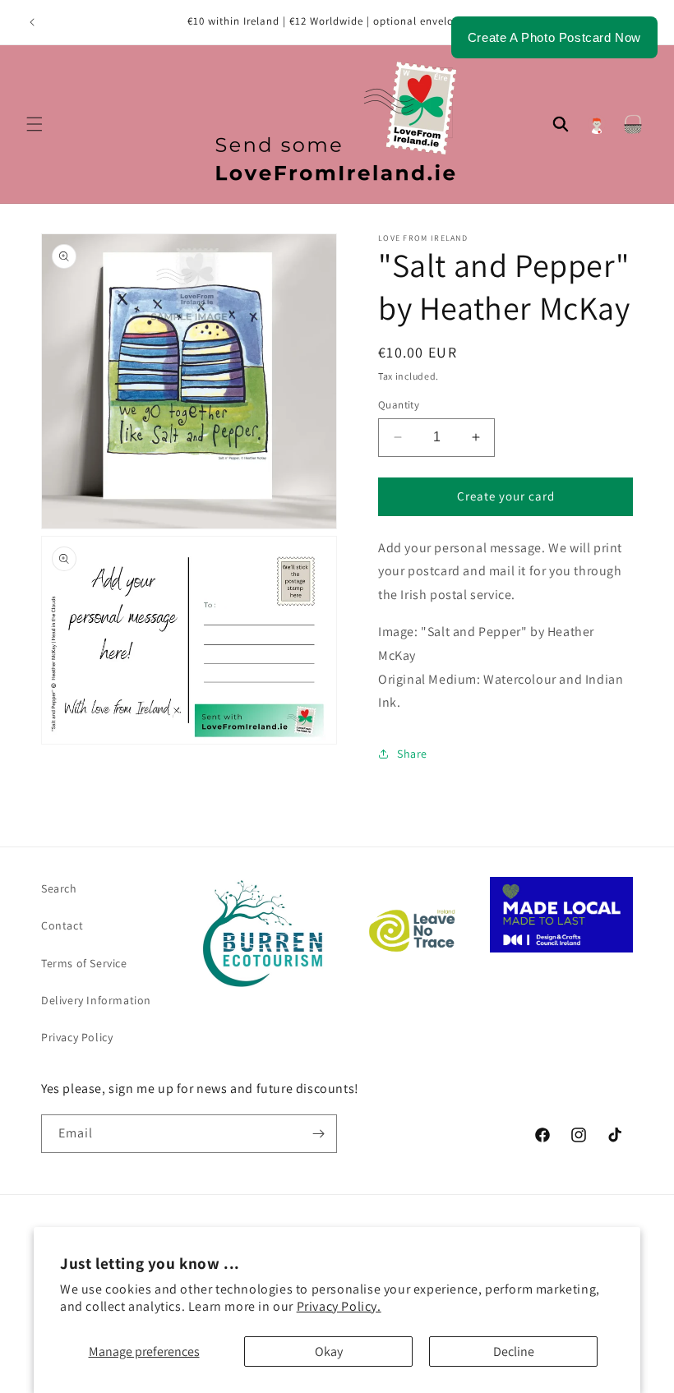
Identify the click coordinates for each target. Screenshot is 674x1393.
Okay (329, 1351)
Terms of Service (84, 963)
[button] (34, 124)
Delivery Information (96, 1000)
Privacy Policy (77, 1037)
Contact (62, 925)
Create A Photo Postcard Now (554, 37)
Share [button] (412, 753)
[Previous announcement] (32, 22)
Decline (513, 1351)
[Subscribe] (318, 1133)
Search (59, 888)
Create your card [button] (506, 496)
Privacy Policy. (339, 1306)
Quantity (398, 405)
